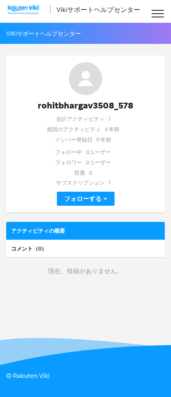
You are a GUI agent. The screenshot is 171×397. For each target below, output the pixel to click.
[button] (157, 13)
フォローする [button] (83, 198)
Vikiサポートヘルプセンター (98, 9)
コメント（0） (29, 248)
